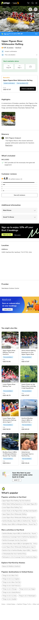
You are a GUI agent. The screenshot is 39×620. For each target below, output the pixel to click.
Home (3, 604)
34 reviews (10, 47)
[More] (21, 179)
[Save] (16, 334)
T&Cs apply (17, 235)
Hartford (18, 47)
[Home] (10, 3)
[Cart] (28, 3)
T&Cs (36, 33)
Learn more (7, 309)
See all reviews (19, 195)
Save (15, 480)
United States (11, 604)
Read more (8, 145)
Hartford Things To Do (24, 604)
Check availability (27, 89)
